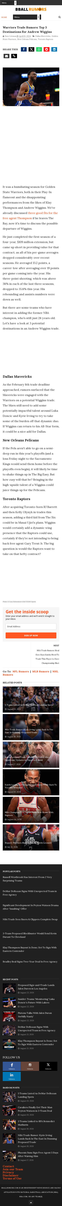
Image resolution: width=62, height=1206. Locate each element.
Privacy (8, 1172)
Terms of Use (12, 1178)
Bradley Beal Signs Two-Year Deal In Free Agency (30, 961)
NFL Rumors (21, 671)
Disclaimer (11, 1175)
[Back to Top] (31, 1202)
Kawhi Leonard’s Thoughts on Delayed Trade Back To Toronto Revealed (31, 786)
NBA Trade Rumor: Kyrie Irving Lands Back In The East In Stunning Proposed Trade (29, 731)
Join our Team (13, 1169)
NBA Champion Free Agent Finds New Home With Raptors (29, 814)
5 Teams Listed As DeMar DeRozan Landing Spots (29, 705)
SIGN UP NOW (31, 635)
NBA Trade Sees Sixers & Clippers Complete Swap (30, 919)
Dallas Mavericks (42, 36)
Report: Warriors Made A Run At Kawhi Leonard (28, 843)
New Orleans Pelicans (27, 39)
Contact (8, 1166)
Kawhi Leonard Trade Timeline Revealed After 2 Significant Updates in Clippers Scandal (28, 758)
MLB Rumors (40, 671)
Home (4, 17)
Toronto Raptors (45, 39)
